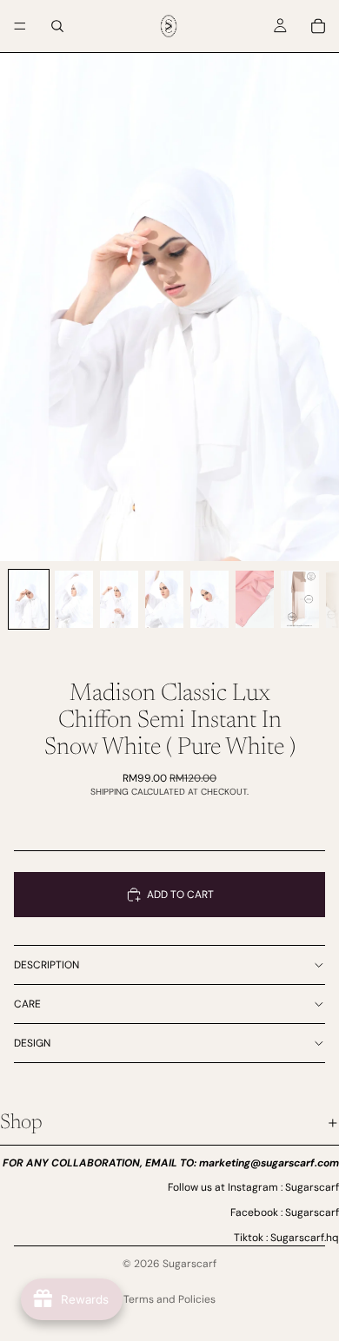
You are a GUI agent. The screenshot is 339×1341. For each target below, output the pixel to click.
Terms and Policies (169, 1299)
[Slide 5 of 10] (209, 599)
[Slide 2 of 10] (74, 599)
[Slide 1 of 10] (29, 599)
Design (32, 1043)
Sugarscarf (189, 1264)
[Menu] (20, 26)
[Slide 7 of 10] (300, 599)
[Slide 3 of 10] (119, 599)
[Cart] (318, 26)
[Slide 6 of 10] (255, 599)
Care (27, 1004)
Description (46, 965)
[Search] (57, 26)
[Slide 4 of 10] (164, 599)
